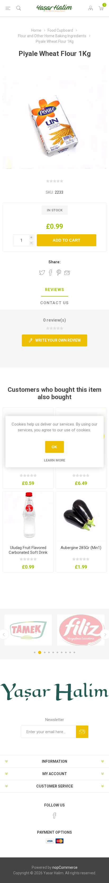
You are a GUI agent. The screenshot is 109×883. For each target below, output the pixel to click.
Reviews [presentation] (54, 289)
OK (54, 447)
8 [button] (66, 652)
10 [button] (74, 652)
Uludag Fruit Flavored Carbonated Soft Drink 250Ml (28, 552)
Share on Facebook (50, 272)
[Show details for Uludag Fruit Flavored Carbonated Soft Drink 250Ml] (28, 516)
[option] (28, 630)
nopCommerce (65, 867)
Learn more (54, 460)
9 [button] (70, 652)
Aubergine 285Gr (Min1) (81, 547)
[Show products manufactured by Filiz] (81, 630)
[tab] (54, 290)
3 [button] (45, 652)
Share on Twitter (42, 272)
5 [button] (53, 652)
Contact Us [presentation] (54, 302)
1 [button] (34, 652)
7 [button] (61, 652)
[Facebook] (54, 815)
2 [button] (39, 652)
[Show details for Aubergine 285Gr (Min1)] (81, 516)
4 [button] (49, 652)
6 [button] (57, 652)
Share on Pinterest (59, 272)
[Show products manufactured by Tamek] (28, 630)
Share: (54, 262)
